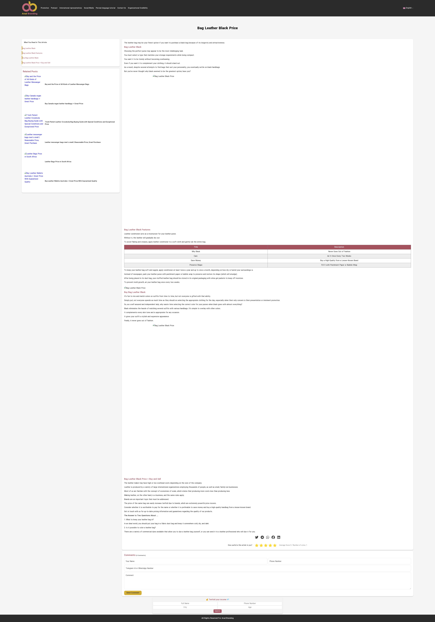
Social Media (89, 8)
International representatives (70, 8)
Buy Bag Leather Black (30, 58)
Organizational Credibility (137, 8)
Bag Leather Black (28, 48)
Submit (217, 611)
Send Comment (132, 593)
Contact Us (121, 8)
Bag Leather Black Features (32, 53)
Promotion (45, 8)
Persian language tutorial (105, 8)
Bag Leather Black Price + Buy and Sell (36, 63)
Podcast (54, 8)
